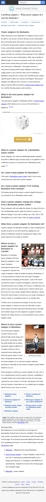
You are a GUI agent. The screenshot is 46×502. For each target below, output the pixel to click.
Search (28, 484)
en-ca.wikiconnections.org (13, 482)
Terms (22, 484)
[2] (9, 107)
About (23, 482)
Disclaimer (40, 482)
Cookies (34, 482)
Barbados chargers (11, 411)
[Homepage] (3, 2)
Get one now (21, 139)
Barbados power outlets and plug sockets (13, 406)
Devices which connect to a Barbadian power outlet (34, 407)
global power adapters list (34, 85)
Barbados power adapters (10, 395)
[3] (6, 165)
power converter (34, 217)
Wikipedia (9, 450)
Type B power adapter (13, 454)
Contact (28, 482)
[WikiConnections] (23, 8)
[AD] (12, 107)
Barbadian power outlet (18, 176)
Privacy (17, 484)
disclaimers (21, 422)
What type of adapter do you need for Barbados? (34, 401)
